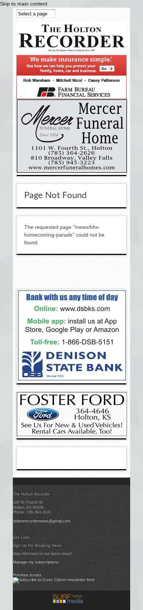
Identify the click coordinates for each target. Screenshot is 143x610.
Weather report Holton (122, 273)
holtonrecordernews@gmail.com (41, 521)
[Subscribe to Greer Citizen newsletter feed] (53, 579)
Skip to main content (23, 4)
